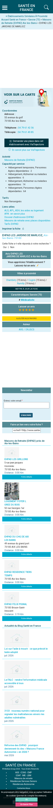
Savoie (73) (34, 19)
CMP (29, 772)
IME (24, 775)
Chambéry (11, 280)
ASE (17, 772)
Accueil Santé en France (13, 19)
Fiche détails (26, 477)
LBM (29, 775)
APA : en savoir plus (14, 213)
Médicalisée (27, 300)
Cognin (31, 280)
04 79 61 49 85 (26, 132)
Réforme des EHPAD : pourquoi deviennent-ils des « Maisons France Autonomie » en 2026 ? (24, 749)
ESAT (18, 775)
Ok (26, 799)
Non (12, 247)
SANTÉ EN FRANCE (20, 765)
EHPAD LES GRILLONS (16, 459)
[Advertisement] (26, 57)
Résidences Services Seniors (23, 781)
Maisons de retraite (24, 778)
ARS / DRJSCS (26, 329)
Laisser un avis (26, 306)
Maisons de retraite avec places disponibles (27, 220)
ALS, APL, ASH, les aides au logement (24, 210)
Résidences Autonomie (23, 784)
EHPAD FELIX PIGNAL (15, 604)
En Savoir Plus (26, 804)
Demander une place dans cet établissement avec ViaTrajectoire (26, 143)
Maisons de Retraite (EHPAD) (19, 160)
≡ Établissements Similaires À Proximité (26, 16)
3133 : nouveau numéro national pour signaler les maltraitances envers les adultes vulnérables (24, 714)
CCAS (23, 772)
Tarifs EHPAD (11, 224)
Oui (4, 247)
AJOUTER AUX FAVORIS (26, 318)
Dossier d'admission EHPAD (19, 217)
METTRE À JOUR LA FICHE (26, 289)
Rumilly (21, 283)
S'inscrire (26, 415)
